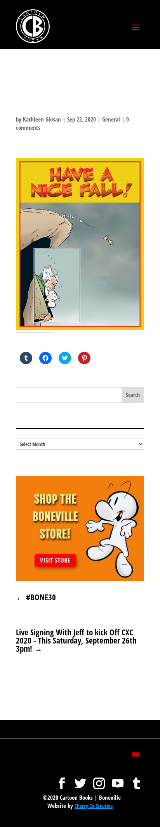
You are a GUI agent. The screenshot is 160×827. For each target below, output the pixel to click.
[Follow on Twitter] (80, 779)
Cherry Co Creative (94, 805)
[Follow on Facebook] (62, 779)
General (111, 119)
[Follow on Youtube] (117, 779)
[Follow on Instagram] (99, 779)
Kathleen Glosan (42, 119)
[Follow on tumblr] (136, 779)
